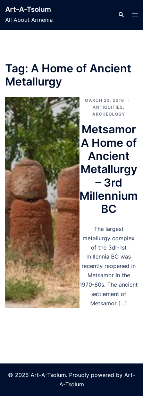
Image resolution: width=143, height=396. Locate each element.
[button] (121, 15)
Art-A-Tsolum (28, 9)
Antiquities (108, 107)
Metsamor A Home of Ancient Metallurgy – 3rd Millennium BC (108, 169)
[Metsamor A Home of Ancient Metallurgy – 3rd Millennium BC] (42, 202)
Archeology (108, 114)
